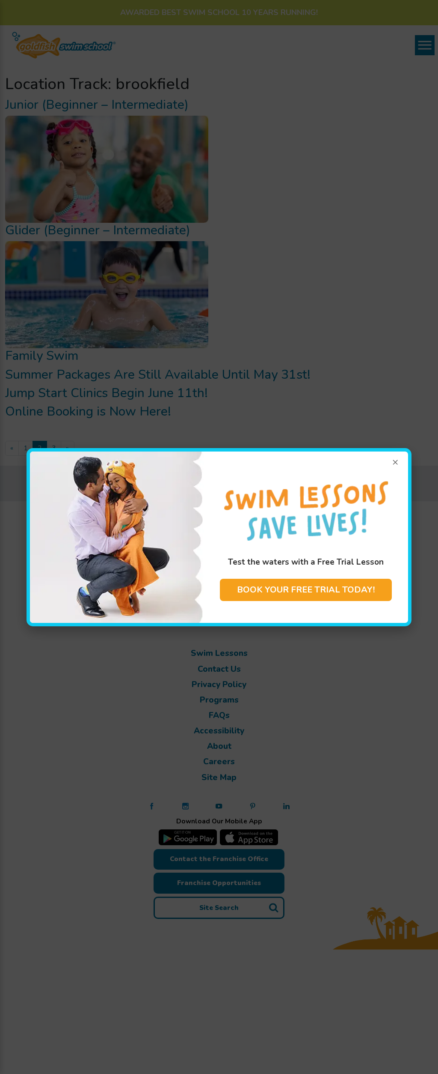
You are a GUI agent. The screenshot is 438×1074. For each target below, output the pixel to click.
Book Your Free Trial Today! (306, 589)
